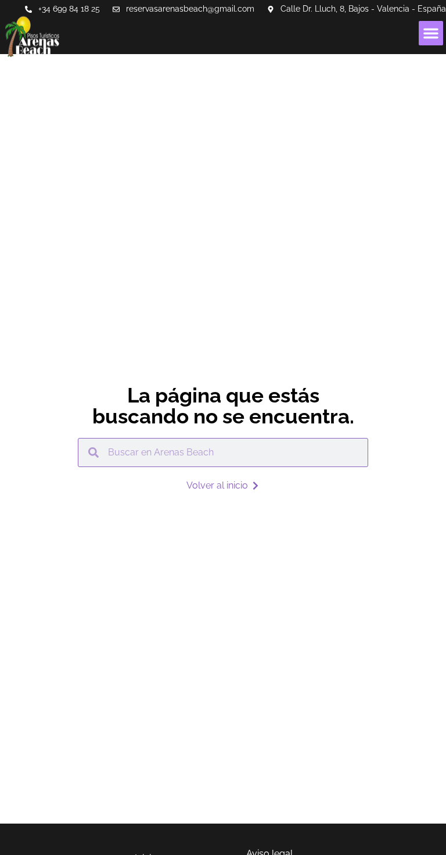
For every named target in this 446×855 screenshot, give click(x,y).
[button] (431, 33)
